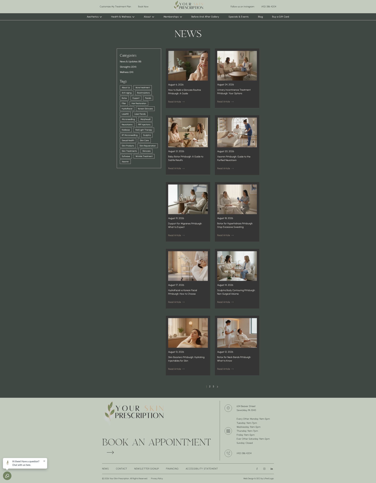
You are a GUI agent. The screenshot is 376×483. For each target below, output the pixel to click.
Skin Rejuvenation (148, 145)
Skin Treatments (129, 151)
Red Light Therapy (143, 130)
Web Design (248, 478)
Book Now (143, 6)
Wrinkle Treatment (144, 156)
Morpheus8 (145, 119)
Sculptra (147, 135)
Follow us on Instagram (242, 6)
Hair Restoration (139, 103)
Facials (148, 98)
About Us (126, 87)
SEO (258, 478)
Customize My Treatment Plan (115, 6)
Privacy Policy (157, 478)
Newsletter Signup (146, 468)
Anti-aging (126, 93)
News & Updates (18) (130, 61)
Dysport (136, 98)
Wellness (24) (126, 72)
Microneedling (128, 119)
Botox (124, 98)
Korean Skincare (145, 108)
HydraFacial (127, 108)
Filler (124, 103)
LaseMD (125, 114)
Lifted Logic (268, 478)
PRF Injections (144, 124)
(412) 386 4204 (268, 6)
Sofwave (126, 156)
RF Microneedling (129, 135)
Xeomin (125, 161)
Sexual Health (128, 140)
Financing (172, 468)
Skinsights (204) (128, 66)
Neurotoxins (127, 124)
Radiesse (126, 130)
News (105, 468)
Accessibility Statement (202, 468)
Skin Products (128, 145)
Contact (121, 468)
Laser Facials (140, 114)
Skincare (146, 151)
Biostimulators (143, 93)
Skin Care (144, 140)
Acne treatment (142, 87)
